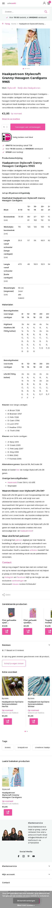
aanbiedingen (18, 581)
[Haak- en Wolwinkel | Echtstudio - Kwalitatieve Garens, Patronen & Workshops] (14, 3)
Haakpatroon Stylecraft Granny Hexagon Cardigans (12, 795)
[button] (23, 68)
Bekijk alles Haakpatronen (29, 88)
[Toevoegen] (6, 631)
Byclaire (5, 698)
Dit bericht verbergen (26, 901)
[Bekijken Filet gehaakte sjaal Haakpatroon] (11, 613)
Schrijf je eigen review (14, 663)
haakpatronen (26, 531)
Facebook (21, 577)
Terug (7, 24)
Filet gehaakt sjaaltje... (30, 621)
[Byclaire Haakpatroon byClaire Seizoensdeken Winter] (39, 686)
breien (8, 747)
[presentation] (3, 47)
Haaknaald (12, 482)
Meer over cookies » (26, 905)
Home (13, 24)
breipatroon (23, 747)
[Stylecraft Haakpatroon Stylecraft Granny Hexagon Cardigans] (13, 777)
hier (18, 470)
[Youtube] (33, 856)
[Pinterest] (28, 856)
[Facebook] (18, 856)
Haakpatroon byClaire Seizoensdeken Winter (38, 704)
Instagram (9, 577)
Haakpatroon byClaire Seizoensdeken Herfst (12, 704)
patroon (18, 540)
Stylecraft (11, 88)
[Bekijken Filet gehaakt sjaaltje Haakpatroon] (33, 613)
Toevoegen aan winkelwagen (28, 127)
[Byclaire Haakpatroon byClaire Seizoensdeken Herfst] (13, 686)
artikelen (33, 550)
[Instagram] (23, 856)
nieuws (15, 584)
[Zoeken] (46, 11)
